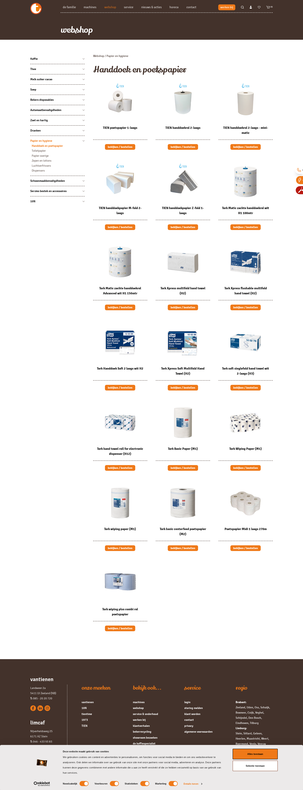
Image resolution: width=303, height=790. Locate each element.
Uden (250, 707)
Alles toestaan (255, 754)
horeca (173, 7)
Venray (262, 744)
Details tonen (191, 784)
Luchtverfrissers (41, 165)
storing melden (193, 708)
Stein (239, 733)
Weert (264, 738)
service (128, 7)
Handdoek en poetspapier (47, 146)
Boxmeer (241, 712)
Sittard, (247, 733)
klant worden (192, 714)
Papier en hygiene (117, 56)
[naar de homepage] (45, 8)
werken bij (226, 7)
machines (90, 7)
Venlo (253, 744)
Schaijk (264, 707)
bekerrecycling (142, 731)
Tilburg (254, 723)
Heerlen (240, 738)
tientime (87, 714)
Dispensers (38, 170)
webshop (110, 7)
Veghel (259, 712)
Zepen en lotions (41, 160)
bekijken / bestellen (120, 147)
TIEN (84, 726)
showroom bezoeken (145, 737)
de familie (69, 7)
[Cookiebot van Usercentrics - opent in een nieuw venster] (42, 783)
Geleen (257, 733)
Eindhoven (242, 723)
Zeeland (240, 707)
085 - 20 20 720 (41, 698)
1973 (85, 720)
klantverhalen (141, 726)
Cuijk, (251, 712)
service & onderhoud (145, 714)
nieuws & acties (151, 7)
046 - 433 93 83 (41, 741)
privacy (188, 726)
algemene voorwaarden (198, 731)
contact (191, 7)
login (187, 702)
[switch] (114, 783)
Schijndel (241, 718)
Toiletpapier (39, 150)
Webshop (98, 56)
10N (84, 708)
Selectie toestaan (255, 765)
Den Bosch (254, 718)
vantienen (88, 702)
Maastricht (253, 738)
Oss (257, 707)
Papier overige (40, 155)
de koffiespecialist (144, 743)
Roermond (242, 744)
